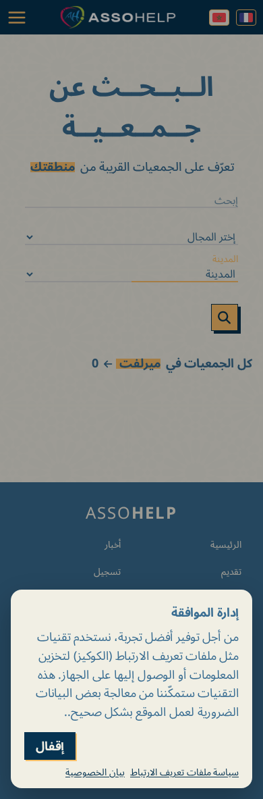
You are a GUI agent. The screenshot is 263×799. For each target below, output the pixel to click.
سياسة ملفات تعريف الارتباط (184, 772)
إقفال (50, 746)
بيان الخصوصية (95, 772)
